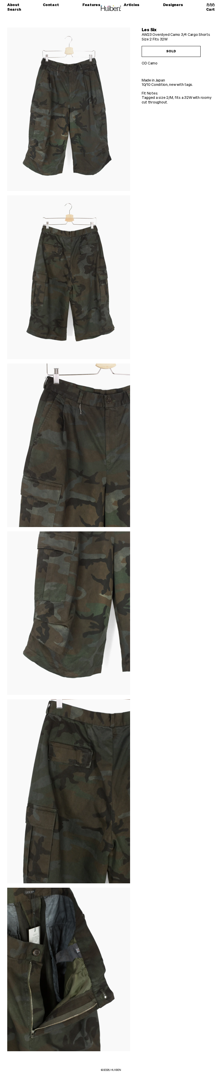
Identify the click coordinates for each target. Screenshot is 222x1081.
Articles (131, 5)
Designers (173, 5)
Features (91, 5)
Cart (210, 10)
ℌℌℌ (210, 5)
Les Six (149, 30)
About (13, 5)
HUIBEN (115, 1070)
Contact (51, 5)
